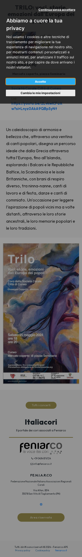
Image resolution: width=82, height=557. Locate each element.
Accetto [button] (40, 81)
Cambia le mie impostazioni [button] (40, 93)
